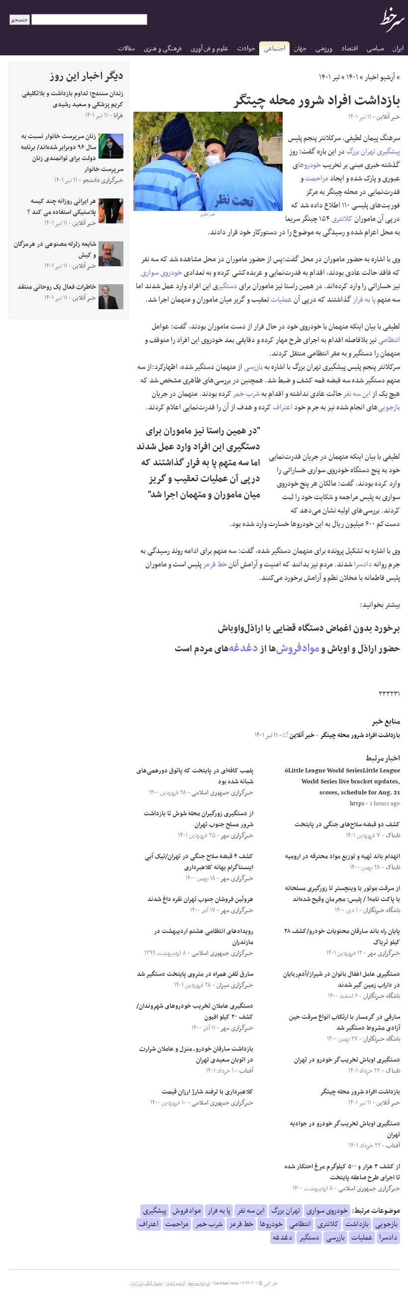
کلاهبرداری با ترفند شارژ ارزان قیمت (207, 1092)
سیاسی (375, 48)
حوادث (246, 48)
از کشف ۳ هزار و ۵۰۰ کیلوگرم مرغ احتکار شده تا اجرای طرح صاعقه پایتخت (342, 1172)
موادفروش (297, 648)
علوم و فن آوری (209, 48)
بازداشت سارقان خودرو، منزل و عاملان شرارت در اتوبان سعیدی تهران (196, 1055)
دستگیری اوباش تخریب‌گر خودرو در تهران (347, 1060)
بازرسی (253, 367)
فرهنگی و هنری (163, 48)
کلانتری (342, 218)
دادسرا (363, 564)
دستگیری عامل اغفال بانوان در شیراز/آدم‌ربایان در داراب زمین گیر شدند (341, 980)
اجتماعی (274, 48)
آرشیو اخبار (380, 77)
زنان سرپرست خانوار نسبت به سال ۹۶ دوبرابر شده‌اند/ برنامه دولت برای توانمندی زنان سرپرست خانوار (72, 153)
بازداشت (357, 1224)
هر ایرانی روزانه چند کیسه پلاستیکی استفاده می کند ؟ (61, 207)
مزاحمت (316, 178)
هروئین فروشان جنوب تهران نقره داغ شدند (200, 899)
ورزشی (323, 48)
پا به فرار (364, 299)
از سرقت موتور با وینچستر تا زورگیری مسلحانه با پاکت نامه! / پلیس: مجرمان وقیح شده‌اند (342, 894)
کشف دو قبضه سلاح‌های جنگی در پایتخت (347, 824)
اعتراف (283, 407)
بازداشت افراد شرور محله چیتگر (360, 735)
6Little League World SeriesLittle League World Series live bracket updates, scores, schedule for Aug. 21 (342, 781)
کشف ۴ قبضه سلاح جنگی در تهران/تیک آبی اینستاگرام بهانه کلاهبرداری (199, 862)
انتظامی (389, 340)
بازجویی (389, 407)
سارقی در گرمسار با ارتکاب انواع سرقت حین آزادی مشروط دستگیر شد (344, 1023)
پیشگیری (388, 151)
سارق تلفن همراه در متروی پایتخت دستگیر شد (195, 974)
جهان (300, 48)
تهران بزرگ (360, 151)
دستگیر (227, 286)
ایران (398, 48)
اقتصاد (349, 48)
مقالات (126, 48)
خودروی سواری (161, 272)
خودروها (309, 165)
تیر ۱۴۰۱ (329, 77)
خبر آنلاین (301, 735)
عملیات (281, 299)
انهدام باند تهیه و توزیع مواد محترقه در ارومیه (342, 856)
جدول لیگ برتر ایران (146, 1284)
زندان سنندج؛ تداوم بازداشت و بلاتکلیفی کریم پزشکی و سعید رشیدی (72, 99)
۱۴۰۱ (352, 77)
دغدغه (243, 648)
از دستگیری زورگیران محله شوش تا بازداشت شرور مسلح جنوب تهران (198, 819)
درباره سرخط (199, 1284)
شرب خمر (246, 393)
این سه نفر (357, 393)
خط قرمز (215, 564)
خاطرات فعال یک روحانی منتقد (56, 287)
